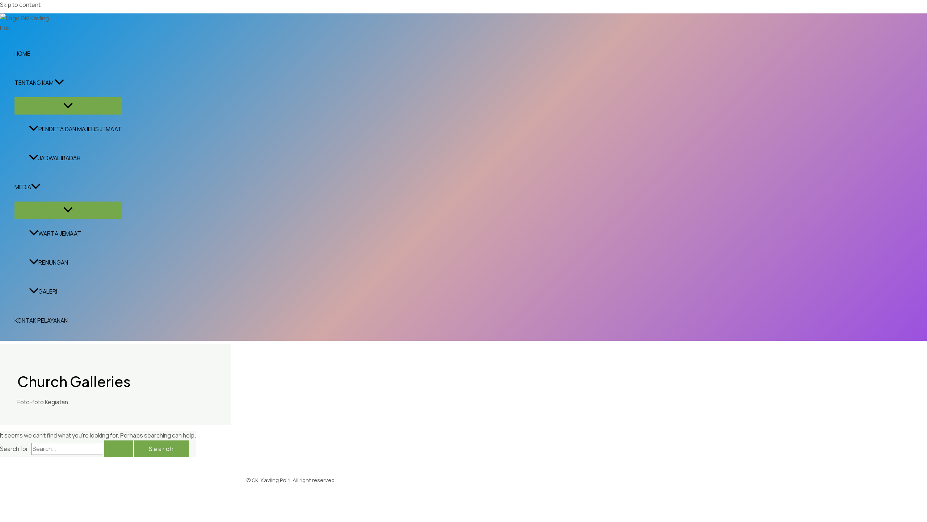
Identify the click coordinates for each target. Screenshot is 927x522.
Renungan (53, 262)
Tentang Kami (34, 83)
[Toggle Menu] (68, 106)
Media (22, 187)
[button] (59, 82)
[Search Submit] (118, 448)
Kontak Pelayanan (41, 320)
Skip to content (20, 5)
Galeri (47, 291)
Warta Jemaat (59, 233)
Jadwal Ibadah (59, 158)
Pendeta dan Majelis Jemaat (80, 129)
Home (22, 54)
